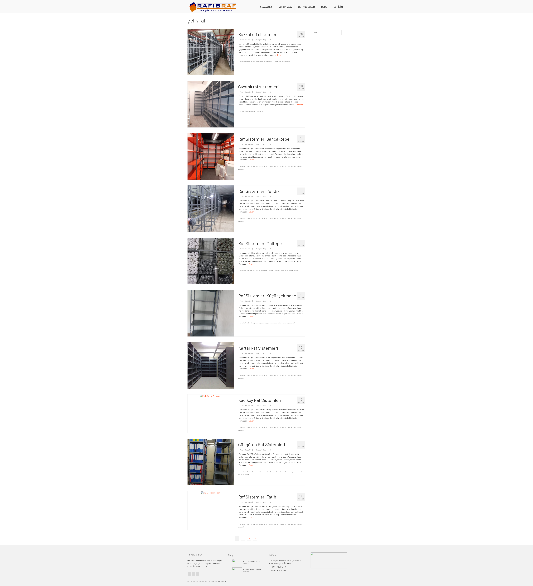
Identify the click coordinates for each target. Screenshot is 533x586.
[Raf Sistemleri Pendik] (211, 208)
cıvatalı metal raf (250, 111)
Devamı (280, 55)
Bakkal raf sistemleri (252, 561)
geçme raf (283, 166)
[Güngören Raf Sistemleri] (211, 462)
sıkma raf (298, 166)
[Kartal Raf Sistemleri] (211, 365)
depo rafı (276, 166)
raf (294, 166)
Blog (264, 40)
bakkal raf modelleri (252, 61)
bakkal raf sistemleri (265, 61)
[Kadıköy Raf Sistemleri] (210, 396)
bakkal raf (243, 61)
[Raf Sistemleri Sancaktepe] (211, 156)
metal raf (289, 166)
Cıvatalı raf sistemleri (252, 569)
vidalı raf (241, 169)
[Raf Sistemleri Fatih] (210, 492)
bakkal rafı (243, 166)
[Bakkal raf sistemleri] (211, 51)
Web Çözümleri (222, 581)
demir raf (264, 166)
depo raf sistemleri (284, 61)
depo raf (270, 166)
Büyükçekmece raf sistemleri (256, 472)
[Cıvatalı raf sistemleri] (211, 104)
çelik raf (275, 61)
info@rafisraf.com (278, 570)
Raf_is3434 (248, 40)
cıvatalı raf (260, 111)
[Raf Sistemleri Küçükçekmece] (211, 313)
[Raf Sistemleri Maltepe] (211, 261)
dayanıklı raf (256, 166)
